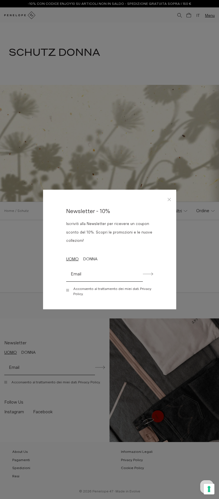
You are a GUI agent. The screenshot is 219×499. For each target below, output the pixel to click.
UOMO (72, 259)
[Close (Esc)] (169, 198)
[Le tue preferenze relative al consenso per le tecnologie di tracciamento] (209, 489)
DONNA (90, 259)
